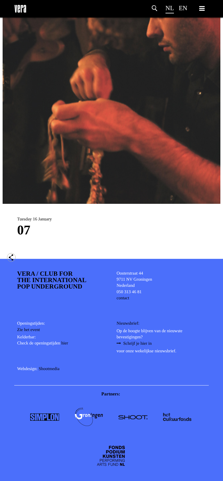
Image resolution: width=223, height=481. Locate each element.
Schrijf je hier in (137, 343)
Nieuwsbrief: (128, 323)
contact (123, 298)
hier (64, 343)
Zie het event (28, 330)
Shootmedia (49, 369)
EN (183, 8)
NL (170, 8)
